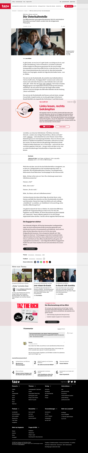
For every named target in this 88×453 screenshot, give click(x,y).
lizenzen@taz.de (21, 444)
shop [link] (24, 1)
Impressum (59, 444)
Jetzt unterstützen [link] (30, 248)
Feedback (31, 430)
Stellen (46, 395)
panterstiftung (64, 397)
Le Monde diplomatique (67, 416)
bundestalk (14, 412)
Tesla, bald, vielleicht (45, 83)
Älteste (63, 328)
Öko (13, 391)
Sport (13, 397)
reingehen (14, 422)
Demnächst (47, 412)
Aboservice (31, 432)
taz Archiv (63, 418)
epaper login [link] (72, 1)
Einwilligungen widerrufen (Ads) (52, 446)
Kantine (14, 433)
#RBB (43, 254)
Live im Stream (48, 416)
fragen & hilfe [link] (29, 1)
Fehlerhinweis (39, 258)
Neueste (59, 328)
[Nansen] (25, 343)
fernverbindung (15, 414)
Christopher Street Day (34, 393)
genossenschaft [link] (65, 1)
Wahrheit (14, 403)
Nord (13, 401)
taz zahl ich (64, 393)
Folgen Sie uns (64, 381)
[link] (19, 6)
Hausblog (47, 391)
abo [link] (60, 1)
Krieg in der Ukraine (33, 397)
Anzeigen (14, 437)
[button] (75, 6)
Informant (47, 444)
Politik (13, 389)
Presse (46, 397)
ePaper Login (32, 435)
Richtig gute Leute (33, 395)
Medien (25, 10)
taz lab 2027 (48, 420)
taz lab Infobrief (32, 418)
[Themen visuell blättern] (62, 6)
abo (62, 389)
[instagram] (75, 382)
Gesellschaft (20, 10)
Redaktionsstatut (54, 442)
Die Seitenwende (49, 393)
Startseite (14, 10)
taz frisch (31, 414)
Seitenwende (68, 444)
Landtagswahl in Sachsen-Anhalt (35, 390)
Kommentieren (32, 258)
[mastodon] (69, 382)
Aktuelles (47, 389)
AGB (64, 444)
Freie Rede (14, 420)
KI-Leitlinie (72, 442)
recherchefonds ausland (67, 395)
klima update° (15, 416)
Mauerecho (15, 418)
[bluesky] (72, 382)
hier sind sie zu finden (38, 336)
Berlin (13, 399)
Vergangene (48, 418)
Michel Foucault (32, 399)
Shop (13, 435)
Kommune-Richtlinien (64, 442)
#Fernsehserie (31, 254)
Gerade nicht (70, 101)
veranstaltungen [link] (19, 1)
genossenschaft (65, 391)
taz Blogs (63, 412)
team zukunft (32, 412)
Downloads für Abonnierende (36, 437)
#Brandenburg (38, 254)
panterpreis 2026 (65, 399)
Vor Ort (47, 414)
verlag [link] (13, 1)
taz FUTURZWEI (65, 414)
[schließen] (74, 102)
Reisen (13, 431)
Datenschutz (53, 444)
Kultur (13, 395)
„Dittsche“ (30, 137)
